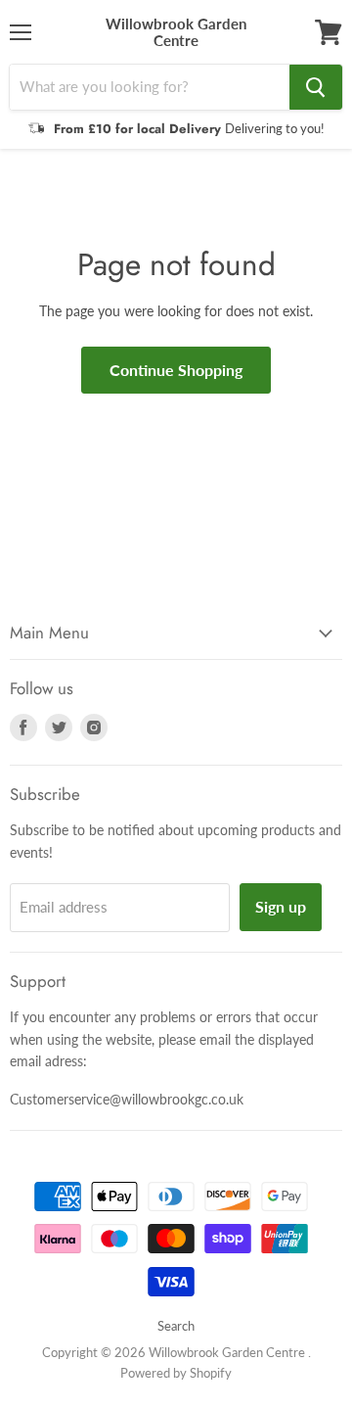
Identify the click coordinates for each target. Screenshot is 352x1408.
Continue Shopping (176, 369)
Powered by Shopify (176, 1373)
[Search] (315, 87)
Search (176, 1326)
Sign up (280, 906)
